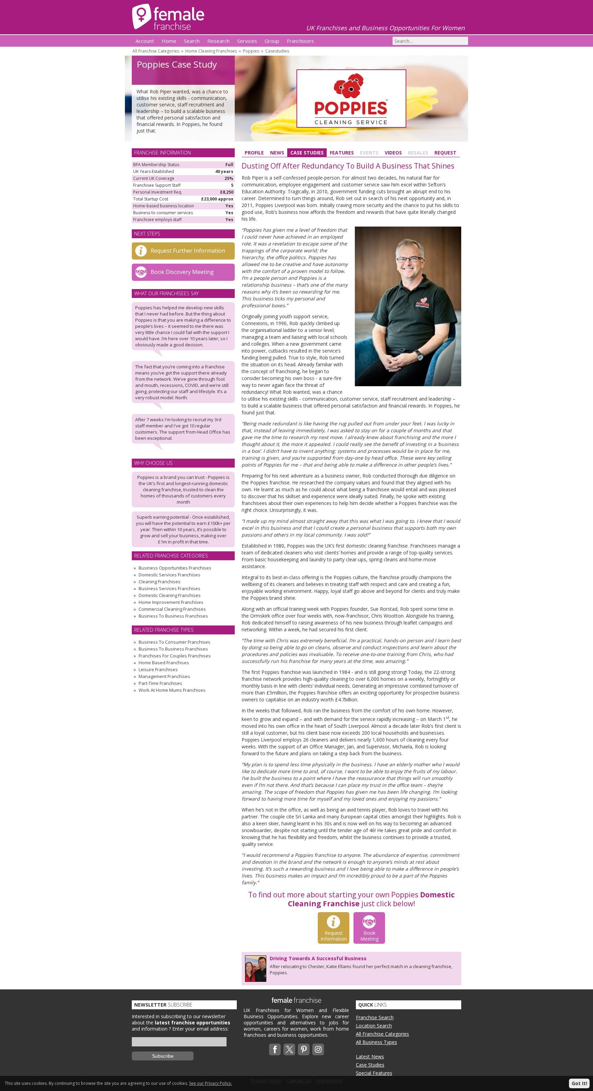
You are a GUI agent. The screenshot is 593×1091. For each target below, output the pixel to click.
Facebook (275, 1049)
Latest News (370, 1056)
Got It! (579, 1083)
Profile (254, 152)
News (277, 152)
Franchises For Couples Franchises (175, 656)
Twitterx (289, 1049)
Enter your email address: (200, 1028)
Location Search (374, 1025)
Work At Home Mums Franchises (172, 690)
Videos (393, 152)
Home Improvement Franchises (171, 602)
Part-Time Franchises (160, 683)
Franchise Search (375, 1017)
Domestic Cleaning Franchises (170, 595)
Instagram (318, 1049)
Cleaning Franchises (160, 581)
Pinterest (304, 1049)
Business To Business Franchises (173, 616)
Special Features (374, 1073)
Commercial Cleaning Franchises (172, 609)
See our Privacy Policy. (210, 1083)
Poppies (251, 51)
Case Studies (307, 152)
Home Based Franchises (164, 662)
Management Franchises (164, 676)
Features (342, 152)
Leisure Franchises (158, 669)
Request (445, 152)
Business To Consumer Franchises (174, 642)
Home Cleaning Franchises (211, 51)
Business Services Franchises (169, 588)
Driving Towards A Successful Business (318, 958)
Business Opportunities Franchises (175, 568)
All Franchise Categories (155, 51)
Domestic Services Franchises (169, 575)
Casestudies (277, 51)
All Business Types (376, 1042)
